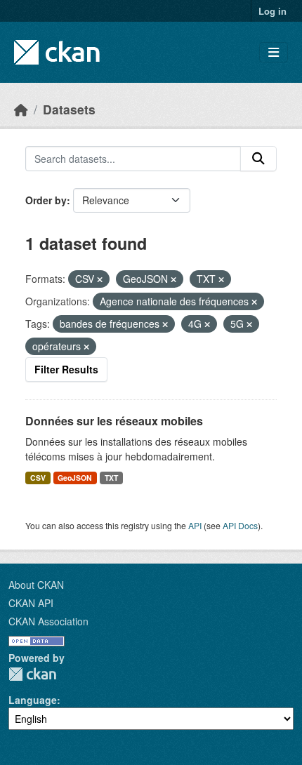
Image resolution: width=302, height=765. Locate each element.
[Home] (21, 109)
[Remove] (100, 279)
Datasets (69, 109)
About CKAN (36, 585)
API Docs (240, 525)
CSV (38, 477)
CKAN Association (48, 621)
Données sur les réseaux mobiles (114, 421)
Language (32, 700)
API (195, 525)
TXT (111, 477)
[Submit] (258, 158)
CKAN (32, 674)
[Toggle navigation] (273, 52)
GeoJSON (75, 477)
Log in (272, 11)
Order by (46, 200)
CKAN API (30, 603)
